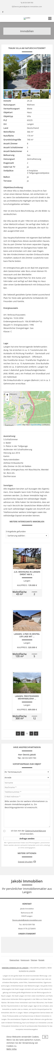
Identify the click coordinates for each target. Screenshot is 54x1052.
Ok (45, 1037)
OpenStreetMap (36, 424)
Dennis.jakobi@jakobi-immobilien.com (28, 6)
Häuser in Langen (38, 968)
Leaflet (19, 424)
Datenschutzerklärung (35, 830)
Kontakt (41, 960)
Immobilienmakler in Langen (15, 968)
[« (18, 733)
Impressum (25, 960)
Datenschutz (14, 960)
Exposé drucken (25, 861)
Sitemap (34, 960)
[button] (48, 71)
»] (36, 733)
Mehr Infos (12, 1049)
